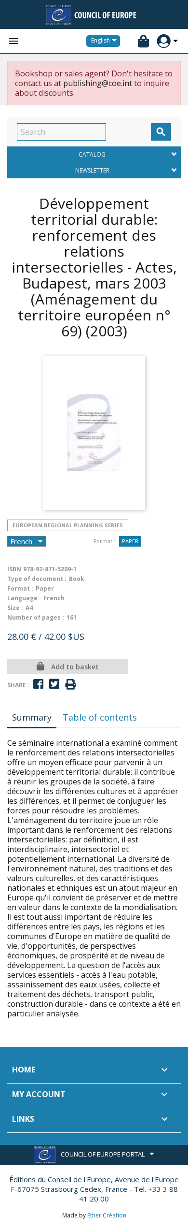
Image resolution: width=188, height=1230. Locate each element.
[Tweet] (54, 684)
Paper (130, 541)
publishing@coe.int (97, 83)
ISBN (14, 569)
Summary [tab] (32, 717)
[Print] (70, 684)
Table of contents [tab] (100, 717)
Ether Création (106, 1215)
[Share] (38, 684)
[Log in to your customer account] (164, 41)
